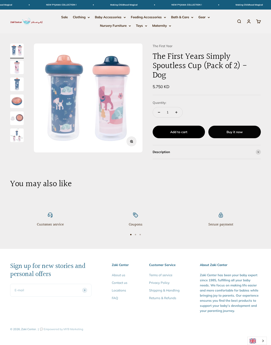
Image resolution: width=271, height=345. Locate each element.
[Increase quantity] (176, 112)
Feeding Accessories (146, 17)
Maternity (159, 26)
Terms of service (160, 275)
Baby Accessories (108, 17)
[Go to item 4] (17, 101)
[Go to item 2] (17, 68)
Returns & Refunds (162, 298)
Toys (139, 26)
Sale (64, 17)
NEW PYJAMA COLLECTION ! (58, 4)
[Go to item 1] (17, 51)
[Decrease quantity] (159, 112)
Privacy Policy (159, 283)
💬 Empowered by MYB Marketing (61, 329)
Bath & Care (180, 17)
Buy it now (235, 132)
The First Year (162, 46)
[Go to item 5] (17, 118)
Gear (202, 17)
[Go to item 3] (17, 84)
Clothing (79, 17)
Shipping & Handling (164, 290)
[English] (257, 341)
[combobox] (257, 341)
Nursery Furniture (113, 26)
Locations (119, 290)
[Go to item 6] (17, 135)
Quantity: (159, 103)
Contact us (119, 283)
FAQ (115, 298)
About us (118, 275)
